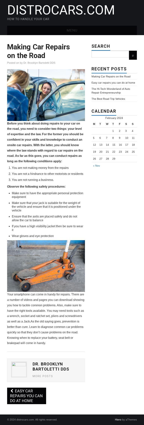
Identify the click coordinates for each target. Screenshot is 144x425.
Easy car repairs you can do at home (26, 396)
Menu (72, 30)
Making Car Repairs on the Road (111, 76)
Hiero (118, 419)
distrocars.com (61, 10)
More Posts (43, 376)
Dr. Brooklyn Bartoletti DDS (39, 62)
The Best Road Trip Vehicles (108, 98)
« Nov (96, 165)
